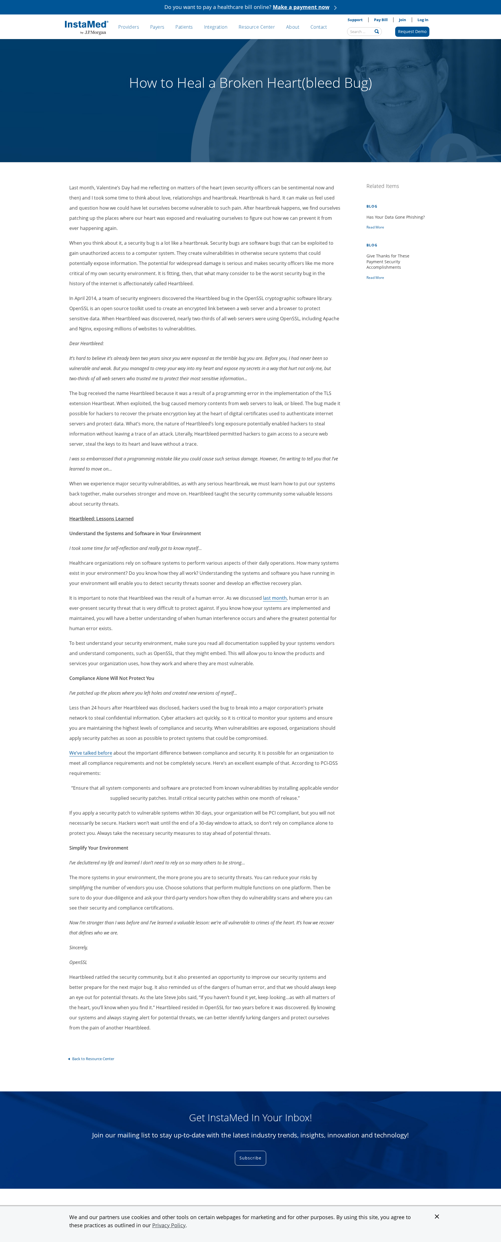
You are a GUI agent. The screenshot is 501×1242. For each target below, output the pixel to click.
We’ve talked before (90, 753)
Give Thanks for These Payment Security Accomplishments (387, 261)
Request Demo (412, 31)
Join (402, 19)
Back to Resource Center (93, 1058)
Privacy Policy (169, 1225)
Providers (128, 27)
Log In (423, 19)
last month (275, 598)
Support (355, 19)
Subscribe (250, 1158)
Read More (375, 227)
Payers (157, 27)
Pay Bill (381, 19)
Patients (184, 27)
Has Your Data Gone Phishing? (395, 217)
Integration (215, 27)
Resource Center (257, 27)
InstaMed (86, 28)
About (292, 27)
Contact (319, 27)
